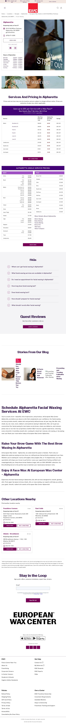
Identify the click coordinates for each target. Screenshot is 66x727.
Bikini (4, 123)
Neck (37, 205)
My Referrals (39, 665)
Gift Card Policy (7, 700)
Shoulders (5, 227)
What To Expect (39, 228)
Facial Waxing (39, 223)
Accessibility (5, 711)
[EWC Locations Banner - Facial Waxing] (33, 88)
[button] (57, 8)
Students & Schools (8, 677)
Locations (10, 14)
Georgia (17, 14)
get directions (10, 32)
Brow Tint (38, 176)
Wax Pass (38, 226)
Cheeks (38, 179)
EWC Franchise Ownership (43, 694)
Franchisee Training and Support (45, 705)
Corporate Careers (8, 671)
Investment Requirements (43, 697)
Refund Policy (6, 694)
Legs (4, 218)
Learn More (39, 113)
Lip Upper (5, 152)
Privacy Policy (6, 703)
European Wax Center (30, 719)
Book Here (13, 40)
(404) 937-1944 (9, 546)
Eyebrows (5, 145)
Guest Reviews (33, 317)
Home (3, 14)
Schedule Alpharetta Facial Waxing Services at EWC (32, 409)
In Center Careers (7, 674)
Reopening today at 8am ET (43, 511)
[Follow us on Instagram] (15, 48)
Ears (37, 185)
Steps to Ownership (41, 703)
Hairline (38, 195)
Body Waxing (39, 221)
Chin (37, 182)
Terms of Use (6, 708)
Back (4, 180)
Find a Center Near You (9, 662)
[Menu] (5, 8)
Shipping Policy (6, 697)
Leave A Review (33, 327)
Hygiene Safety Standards (10, 680)
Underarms (6, 142)
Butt (4, 197)
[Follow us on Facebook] (10, 48)
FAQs (36, 674)
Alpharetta (24, 14)
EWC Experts (39, 671)
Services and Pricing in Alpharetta (33, 97)
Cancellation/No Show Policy (11, 714)
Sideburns (38, 211)
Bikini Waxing (39, 219)
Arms (4, 176)
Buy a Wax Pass (13, 44)
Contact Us (38, 662)
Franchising (5, 668)
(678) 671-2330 (10, 35)
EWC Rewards (39, 668)
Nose (37, 208)
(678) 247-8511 (42, 520)
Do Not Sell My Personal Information (33, 721)
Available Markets (40, 700)
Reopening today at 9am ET (11, 25)
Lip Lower (5, 149)
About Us (4, 665)
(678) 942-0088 (9, 522)
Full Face (38, 192)
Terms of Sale (6, 705)
